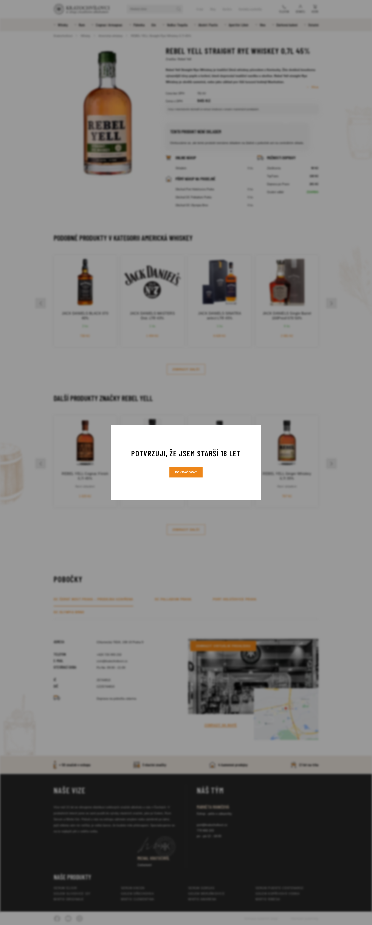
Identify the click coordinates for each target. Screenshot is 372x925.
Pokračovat (186, 472)
